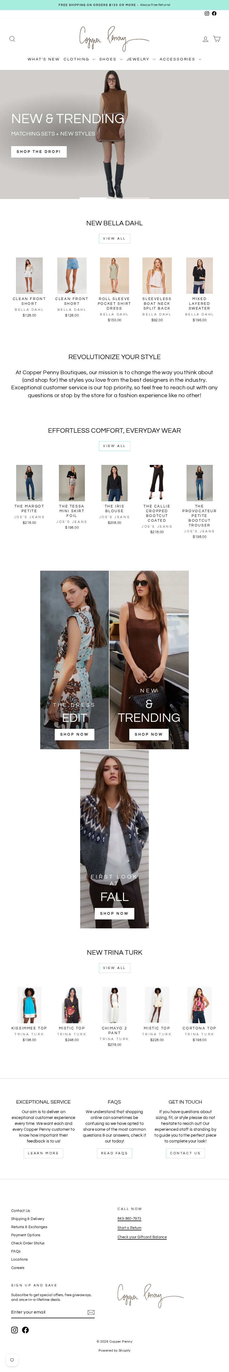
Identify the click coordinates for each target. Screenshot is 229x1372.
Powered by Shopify (115, 1350)
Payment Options (25, 1235)
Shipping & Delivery (27, 1219)
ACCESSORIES (178, 59)
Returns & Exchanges (29, 1227)
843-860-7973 (129, 1219)
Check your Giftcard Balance (142, 1237)
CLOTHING (77, 59)
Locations (19, 1259)
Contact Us (185, 1153)
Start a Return (129, 1228)
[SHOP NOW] (149, 660)
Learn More (43, 1153)
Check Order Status (28, 1243)
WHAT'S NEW (43, 59)
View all (114, 238)
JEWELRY (139, 59)
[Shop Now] (74, 660)
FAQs (16, 1251)
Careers (18, 1268)
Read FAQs (114, 1153)
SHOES (108, 59)
